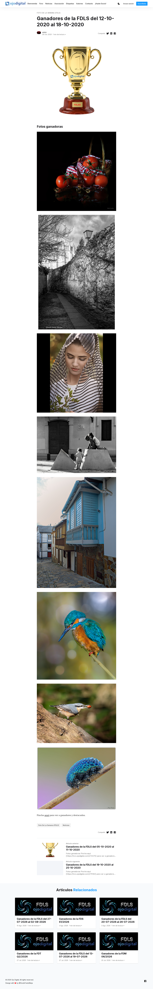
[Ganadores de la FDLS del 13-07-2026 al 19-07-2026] (76, 947)
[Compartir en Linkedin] (111, 33)
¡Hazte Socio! (100, 3)
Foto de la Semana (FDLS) (49, 13)
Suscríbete (142, 4)
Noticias (48, 3)
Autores (79, 3)
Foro (41, 3)
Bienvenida (32, 3)
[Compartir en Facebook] (114, 33)
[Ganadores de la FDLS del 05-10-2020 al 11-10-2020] (50, 850)
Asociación (59, 3)
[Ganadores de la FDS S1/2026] (76, 913)
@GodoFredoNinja (26, 983)
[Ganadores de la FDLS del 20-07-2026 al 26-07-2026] (119, 913)
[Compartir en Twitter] (107, 33)
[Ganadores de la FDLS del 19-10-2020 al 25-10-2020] (50, 868)
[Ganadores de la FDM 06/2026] (119, 947)
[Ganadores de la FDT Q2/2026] (34, 947)
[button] (119, 3)
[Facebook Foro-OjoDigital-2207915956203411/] (145, 981)
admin (44, 32)
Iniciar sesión (128, 4)
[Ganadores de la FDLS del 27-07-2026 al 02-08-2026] (34, 913)
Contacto (89, 3)
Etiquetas (70, 3)
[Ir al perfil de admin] (39, 33)
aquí (46, 815)
